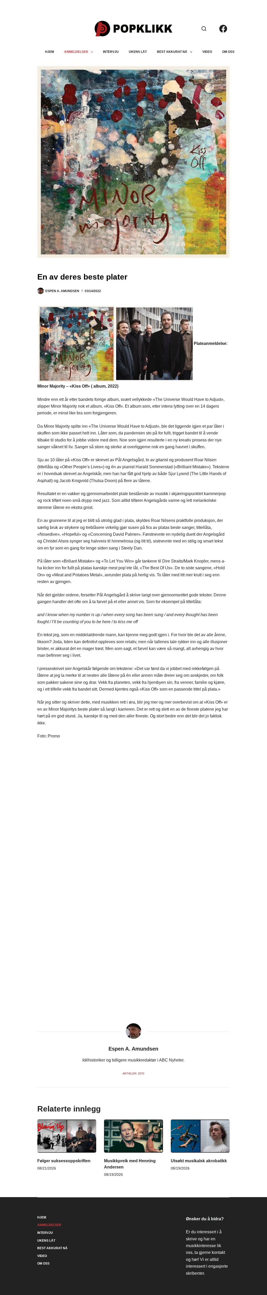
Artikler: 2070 (133, 1073)
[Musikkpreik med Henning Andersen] (133, 1136)
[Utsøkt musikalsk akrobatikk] (200, 1136)
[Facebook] (223, 29)
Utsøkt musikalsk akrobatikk (199, 1161)
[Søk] (204, 28)
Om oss (228, 52)
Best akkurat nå (172, 52)
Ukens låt (138, 52)
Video (207, 52)
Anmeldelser (76, 52)
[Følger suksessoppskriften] (66, 1136)
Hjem (49, 52)
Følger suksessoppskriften (63, 1161)
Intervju (111, 52)
